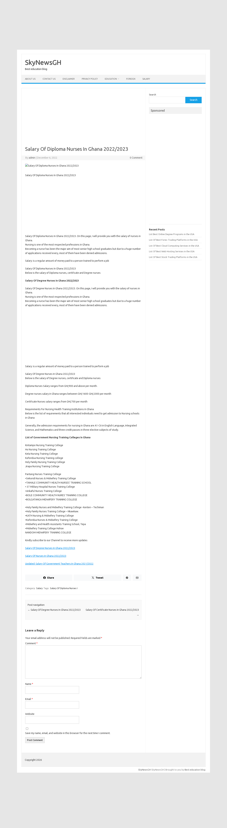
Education (111, 79)
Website (29, 714)
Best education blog (195, 769)
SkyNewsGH (43, 62)
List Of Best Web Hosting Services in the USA (171, 251)
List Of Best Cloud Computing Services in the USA (174, 245)
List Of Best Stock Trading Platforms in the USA (173, 257)
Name (29, 684)
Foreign (130, 79)
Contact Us (49, 79)
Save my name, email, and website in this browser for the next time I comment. (67, 733)
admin (32, 157)
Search (152, 94)
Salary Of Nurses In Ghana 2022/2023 (45, 555)
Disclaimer (69, 79)
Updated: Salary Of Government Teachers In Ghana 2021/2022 (59, 563)
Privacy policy (90, 79)
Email (29, 699)
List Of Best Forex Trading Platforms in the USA (173, 240)
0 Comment (136, 157)
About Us (30, 79)
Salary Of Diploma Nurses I (63, 588)
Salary (146, 79)
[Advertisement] (113, 25)
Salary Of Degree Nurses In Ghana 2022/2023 (50, 548)
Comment (31, 643)
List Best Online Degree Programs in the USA (171, 234)
